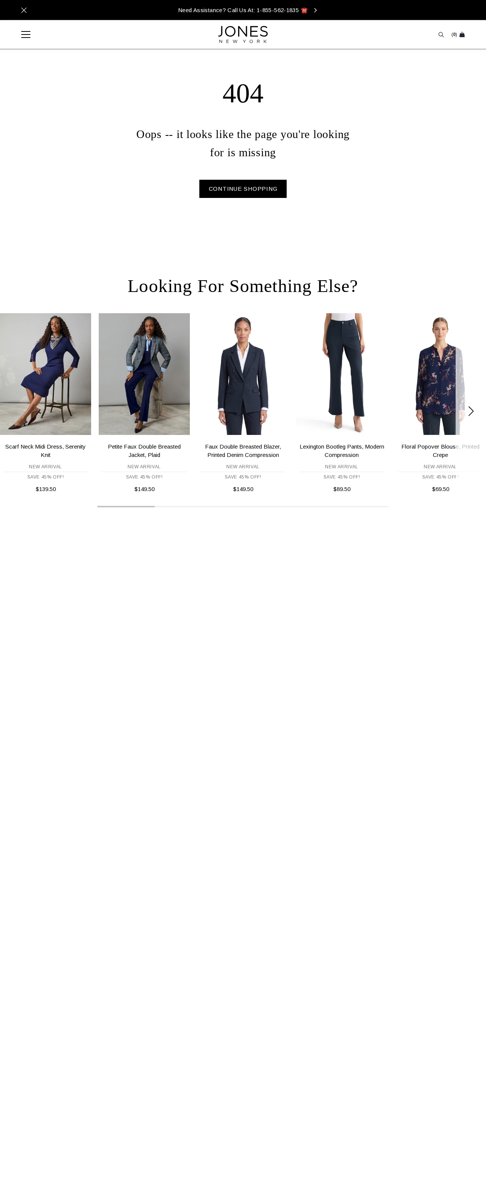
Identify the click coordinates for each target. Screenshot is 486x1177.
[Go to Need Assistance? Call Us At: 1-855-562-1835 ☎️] (243, 10)
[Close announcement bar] (24, 10)
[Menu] (22, 34)
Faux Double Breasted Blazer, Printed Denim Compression (243, 450)
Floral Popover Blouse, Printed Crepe (440, 450)
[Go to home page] (243, 34)
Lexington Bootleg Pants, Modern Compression (342, 450)
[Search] (441, 35)
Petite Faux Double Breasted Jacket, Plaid (144, 450)
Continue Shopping (243, 188)
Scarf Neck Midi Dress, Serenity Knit (45, 450)
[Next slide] (471, 411)
